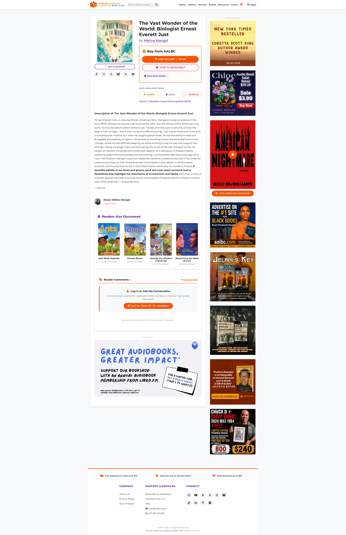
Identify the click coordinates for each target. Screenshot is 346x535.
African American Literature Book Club (164, 530)
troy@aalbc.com (157, 508)
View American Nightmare (234, 193)
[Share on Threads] (111, 74)
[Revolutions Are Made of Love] (187, 240)
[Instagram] (189, 495)
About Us (124, 494)
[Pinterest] (203, 503)
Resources (223, 4)
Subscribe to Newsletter (158, 494)
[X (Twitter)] (210, 495)
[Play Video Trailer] (232, 154)
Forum (234, 4)
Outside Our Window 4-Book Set (161, 259)
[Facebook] (203, 495)
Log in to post (190, 280)
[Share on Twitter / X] (126, 74)
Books (182, 4)
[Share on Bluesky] (118, 74)
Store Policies (126, 503)
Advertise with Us (155, 499)
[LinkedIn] (196, 503)
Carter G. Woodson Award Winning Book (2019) (165, 101)
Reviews (202, 4)
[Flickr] (210, 503)
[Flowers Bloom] (135, 240)
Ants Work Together (108, 258)
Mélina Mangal (156, 40)
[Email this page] (133, 74)
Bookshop (194, 94)
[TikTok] (189, 503)
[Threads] (217, 495)
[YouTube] (196, 495)
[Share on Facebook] (96, 74)
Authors (192, 4)
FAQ (147, 503)
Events (212, 4)
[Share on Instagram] (104, 74)
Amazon (151, 94)
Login (253, 4)
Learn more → (111, 203)
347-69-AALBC (156, 513)
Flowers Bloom (135, 258)
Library (172, 94)
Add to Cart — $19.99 (171, 59)
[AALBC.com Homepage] (107, 4)
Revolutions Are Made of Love (187, 259)
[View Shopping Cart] (242, 4)
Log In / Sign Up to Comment (149, 306)
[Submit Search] (156, 4)
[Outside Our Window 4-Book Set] (161, 240)
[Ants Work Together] (109, 240)
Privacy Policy (126, 499)
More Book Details (156, 76)
